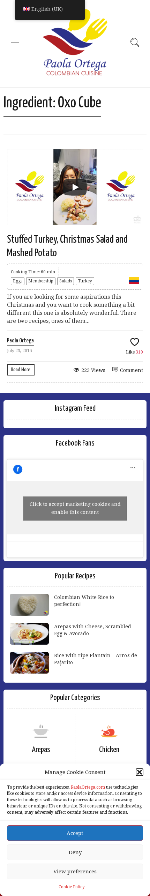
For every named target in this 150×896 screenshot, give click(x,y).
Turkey (85, 281)
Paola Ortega (20, 341)
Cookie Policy (72, 886)
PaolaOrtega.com (88, 787)
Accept (75, 833)
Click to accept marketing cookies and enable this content (75, 508)
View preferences (75, 871)
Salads (65, 281)
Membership (40, 281)
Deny (75, 852)
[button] (139, 772)
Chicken (109, 750)
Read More (20, 369)
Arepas (41, 750)
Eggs (17, 281)
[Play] (75, 187)
